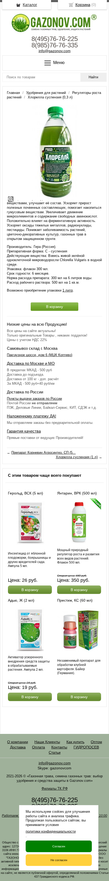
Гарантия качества (24, 431)
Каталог (30, 4)
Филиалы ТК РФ (55, 789)
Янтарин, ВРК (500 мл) (77, 493)
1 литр (67, 290)
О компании (17, 742)
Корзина (82, 4)
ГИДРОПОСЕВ (86, 747)
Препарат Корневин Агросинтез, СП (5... (43, 453)
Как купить (75, 742)
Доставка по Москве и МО (31, 363)
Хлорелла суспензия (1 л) (77, 457)
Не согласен (59, 860)
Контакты (59, 747)
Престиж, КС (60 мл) (75, 600)
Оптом (96, 742)
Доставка (18, 747)
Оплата (38, 747)
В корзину (54, 307)
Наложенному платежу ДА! (31, 416)
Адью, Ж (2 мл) (21, 600)
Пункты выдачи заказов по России (34, 399)
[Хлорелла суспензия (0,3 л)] (54, 152)
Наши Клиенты (47, 742)
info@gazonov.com (55, 51)
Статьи (55, 752)
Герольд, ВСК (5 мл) (25, 493)
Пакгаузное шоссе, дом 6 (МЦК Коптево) (39, 355)
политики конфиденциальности (51, 831)
